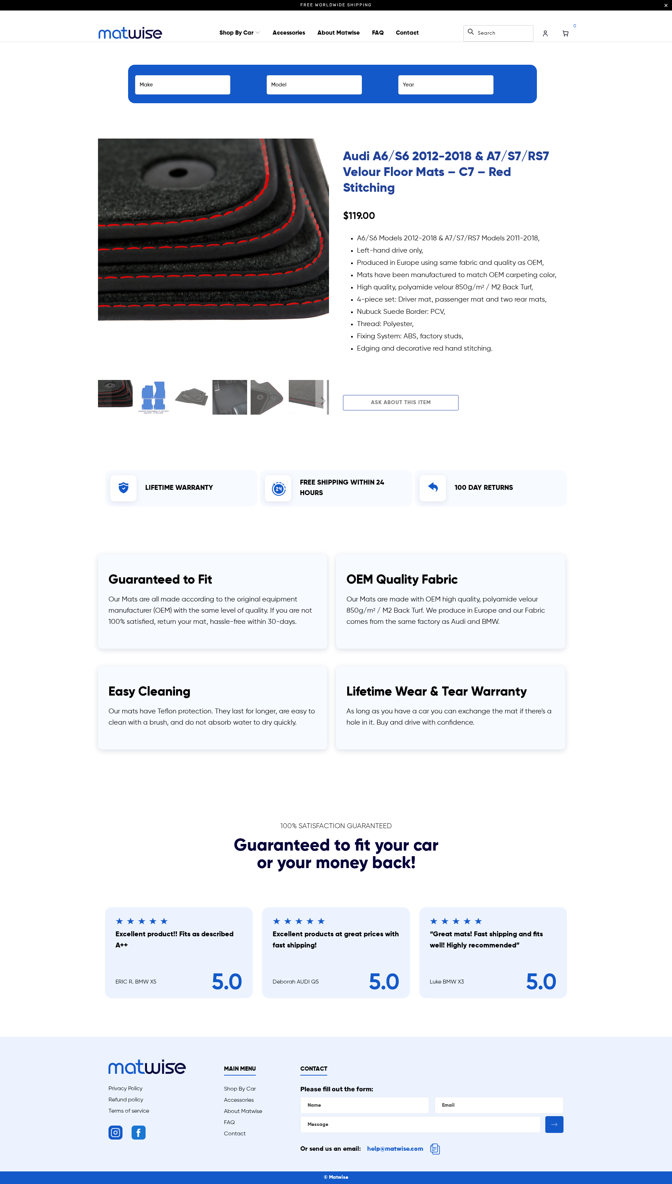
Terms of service (128, 1111)
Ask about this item (401, 402)
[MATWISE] (130, 33)
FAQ (378, 33)
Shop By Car (237, 33)
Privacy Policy (125, 1089)
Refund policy (125, 1100)
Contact (407, 33)
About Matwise (338, 33)
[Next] (322, 254)
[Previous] (105, 254)
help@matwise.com (395, 1149)
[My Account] (545, 33)
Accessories (289, 33)
